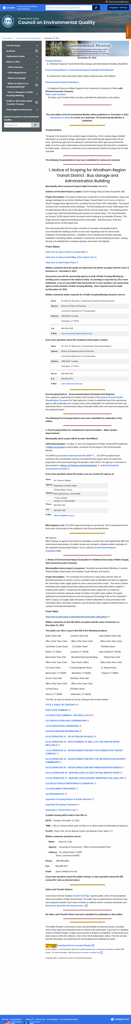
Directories (40, 1019)
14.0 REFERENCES (55, 794)
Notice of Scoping (56, 447)
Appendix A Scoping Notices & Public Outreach (69, 799)
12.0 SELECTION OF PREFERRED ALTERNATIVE (70, 783)
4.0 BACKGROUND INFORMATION (62, 731)
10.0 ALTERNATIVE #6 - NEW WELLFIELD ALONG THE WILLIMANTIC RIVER (83, 773)
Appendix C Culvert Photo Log (60, 810)
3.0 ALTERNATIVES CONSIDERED (62, 726)
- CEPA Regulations (16, 72)
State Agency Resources (19, 109)
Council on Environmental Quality (28, 38)
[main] (65, 513)
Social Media (52, 1019)
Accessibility (15, 1019)
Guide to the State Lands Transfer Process (19, 102)
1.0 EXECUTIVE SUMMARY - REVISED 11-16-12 (68, 715)
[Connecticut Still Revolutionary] (120, 1019)
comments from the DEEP (79, 456)
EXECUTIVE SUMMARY (57, 710)
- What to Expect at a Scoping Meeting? (17, 85)
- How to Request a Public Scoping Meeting (19, 94)
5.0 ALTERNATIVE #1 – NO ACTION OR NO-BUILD (70, 737)
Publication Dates (15, 56)
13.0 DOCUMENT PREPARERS (61, 789)
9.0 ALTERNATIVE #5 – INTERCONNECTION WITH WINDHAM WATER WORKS (83, 767)
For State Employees (69, 1019)
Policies (5, 1019)
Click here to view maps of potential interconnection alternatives (76, 617)
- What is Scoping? (16, 78)
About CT (30, 1019)
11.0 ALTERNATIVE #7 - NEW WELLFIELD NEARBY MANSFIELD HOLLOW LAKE (85, 778)
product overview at (87, 952)
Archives (10, 51)
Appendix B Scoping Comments (61, 805)
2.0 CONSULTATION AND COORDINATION (66, 721)
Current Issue (13, 45)
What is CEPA (13, 61)
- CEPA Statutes (14, 67)
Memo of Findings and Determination (79, 465)
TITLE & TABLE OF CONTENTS (61, 705)
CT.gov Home (7, 38)
